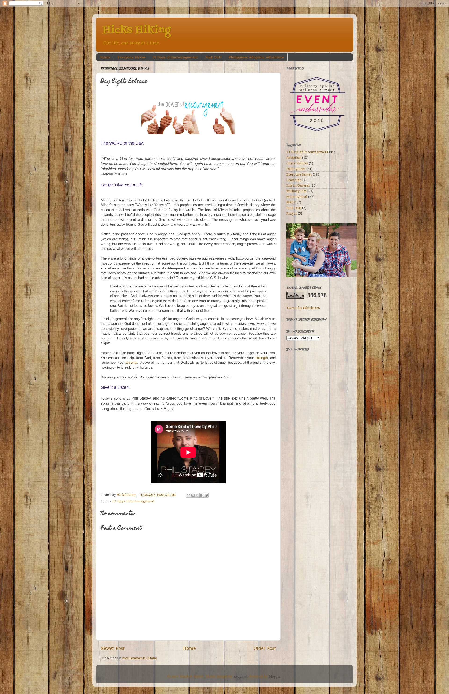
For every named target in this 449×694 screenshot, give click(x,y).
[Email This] (188, 495)
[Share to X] (197, 495)
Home (105, 57)
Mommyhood (296, 197)
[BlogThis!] (193, 495)
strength (261, 358)
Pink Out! (213, 57)
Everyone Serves (131, 57)
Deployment (295, 169)
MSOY (291, 202)
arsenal (131, 362)
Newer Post (113, 648)
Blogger (275, 676)
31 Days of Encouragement (175, 57)
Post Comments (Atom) (139, 658)
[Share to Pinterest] (206, 495)
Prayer (291, 213)
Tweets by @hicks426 (303, 308)
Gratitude (293, 180)
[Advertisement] (309, 420)
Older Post (265, 648)
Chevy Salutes (297, 163)
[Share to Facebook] (201, 495)
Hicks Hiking (136, 30)
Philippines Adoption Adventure (256, 57)
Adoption (293, 158)
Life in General (298, 185)
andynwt (240, 676)
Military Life (296, 191)
